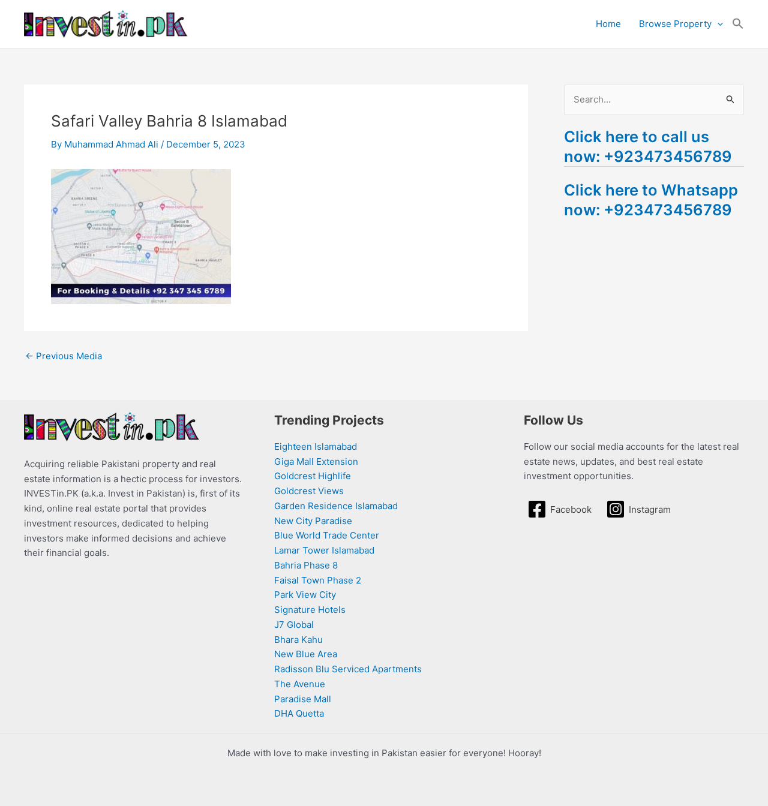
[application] (717, 24)
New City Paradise (313, 521)
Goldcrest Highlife (312, 476)
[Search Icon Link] (738, 24)
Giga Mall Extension (316, 461)
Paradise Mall (302, 699)
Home (608, 23)
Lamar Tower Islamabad (324, 550)
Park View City (305, 594)
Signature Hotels (310, 609)
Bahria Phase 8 (306, 565)
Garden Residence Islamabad (336, 506)
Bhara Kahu (298, 639)
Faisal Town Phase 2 (317, 580)
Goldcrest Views (309, 491)
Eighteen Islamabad (315, 446)
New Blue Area (305, 654)
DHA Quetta (299, 713)
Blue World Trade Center (326, 535)
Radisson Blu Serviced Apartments (348, 669)
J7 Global (294, 624)
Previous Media (63, 355)
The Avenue (299, 684)
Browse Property (675, 23)
